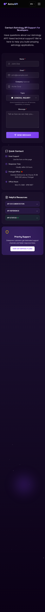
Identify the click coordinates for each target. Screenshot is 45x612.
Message (22, 109)
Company (22, 82)
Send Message (24, 135)
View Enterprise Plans (23, 249)
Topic (22, 93)
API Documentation (22, 204)
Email (22, 70)
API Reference (22, 211)
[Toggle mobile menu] (39, 4)
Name (22, 59)
